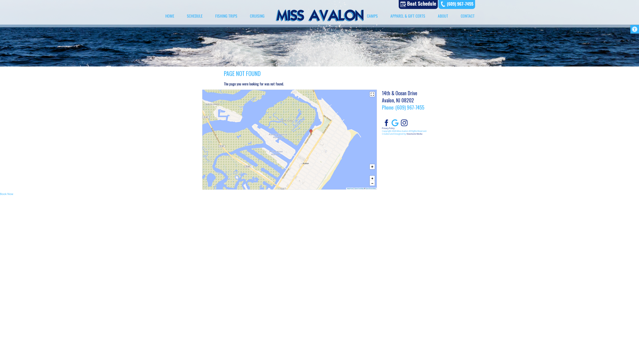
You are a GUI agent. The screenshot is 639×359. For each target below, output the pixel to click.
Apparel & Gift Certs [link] (407, 16)
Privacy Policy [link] (388, 128)
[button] (311, 132)
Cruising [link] (257, 16)
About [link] (443, 16)
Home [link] (169, 16)
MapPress (350, 188)
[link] (634, 29)
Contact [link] (468, 16)
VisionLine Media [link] (414, 133)
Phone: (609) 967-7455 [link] (403, 107)
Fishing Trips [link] (226, 16)
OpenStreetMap (371, 188)
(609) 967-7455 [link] (460, 4)
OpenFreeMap (359, 188)
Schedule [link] (195, 16)
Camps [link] (372, 16)
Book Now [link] (6, 194)
